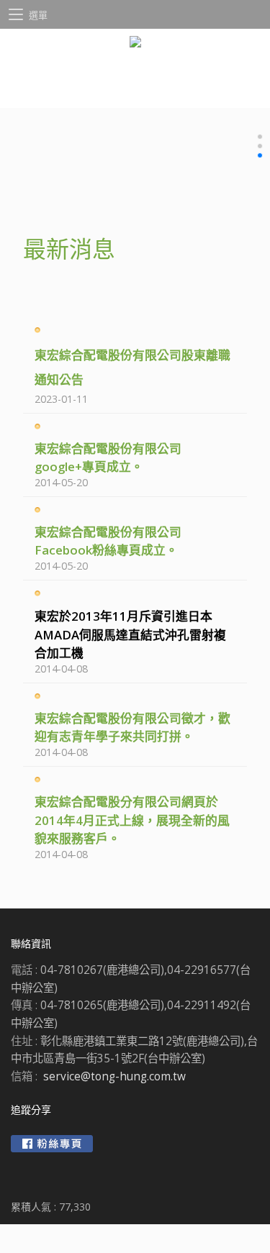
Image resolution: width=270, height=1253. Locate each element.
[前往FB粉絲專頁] (52, 1143)
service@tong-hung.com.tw (114, 1076)
